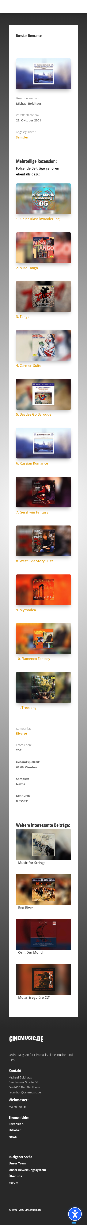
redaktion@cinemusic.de (25, 1092)
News (13, 1137)
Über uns (15, 1176)
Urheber (15, 1130)
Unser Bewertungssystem (27, 1170)
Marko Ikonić (17, 1107)
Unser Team (17, 1163)
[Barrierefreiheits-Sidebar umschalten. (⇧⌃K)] (75, 1214)
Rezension (16, 1124)
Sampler (22, 137)
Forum (13, 1183)
